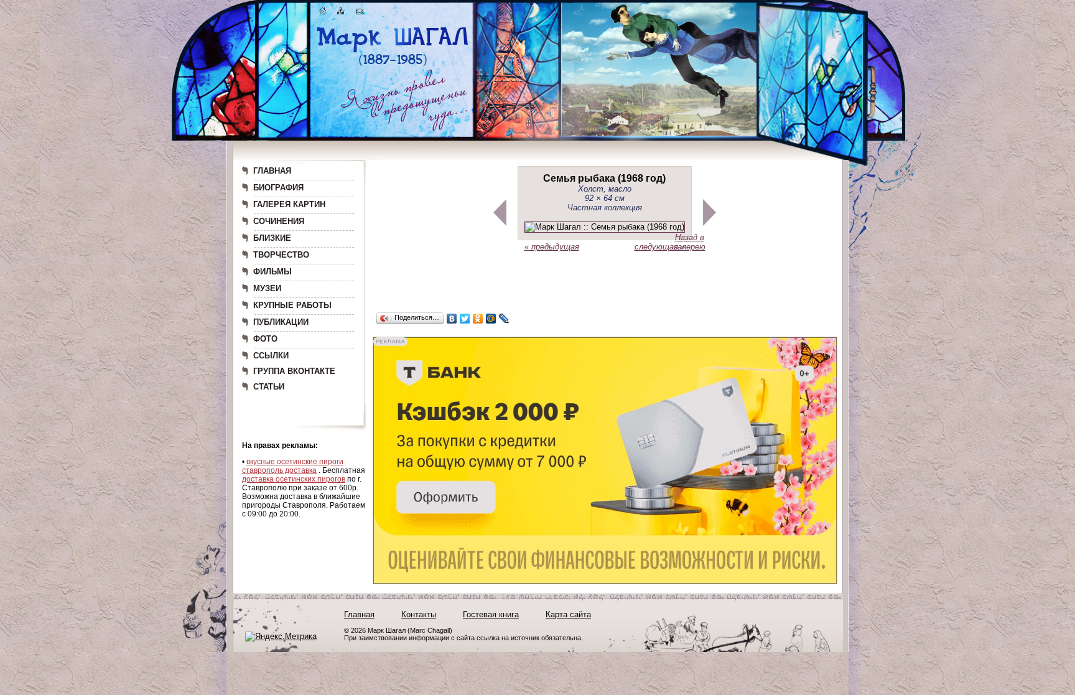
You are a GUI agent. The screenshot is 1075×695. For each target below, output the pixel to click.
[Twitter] (465, 318)
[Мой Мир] (491, 318)
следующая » (660, 246)
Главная (359, 614)
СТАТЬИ (268, 386)
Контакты (418, 614)
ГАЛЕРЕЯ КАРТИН (289, 204)
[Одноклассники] (478, 318)
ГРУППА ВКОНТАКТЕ (294, 371)
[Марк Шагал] (393, 65)
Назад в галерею (689, 242)
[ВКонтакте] (451, 318)
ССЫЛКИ (271, 355)
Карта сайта (568, 614)
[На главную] (323, 13)
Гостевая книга (491, 614)
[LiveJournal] (504, 318)
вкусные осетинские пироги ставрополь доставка (292, 466)
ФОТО (265, 338)
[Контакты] (360, 13)
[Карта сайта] (341, 13)
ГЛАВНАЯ (272, 170)
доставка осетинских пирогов (293, 479)
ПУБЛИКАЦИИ (281, 322)
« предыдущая (551, 246)
